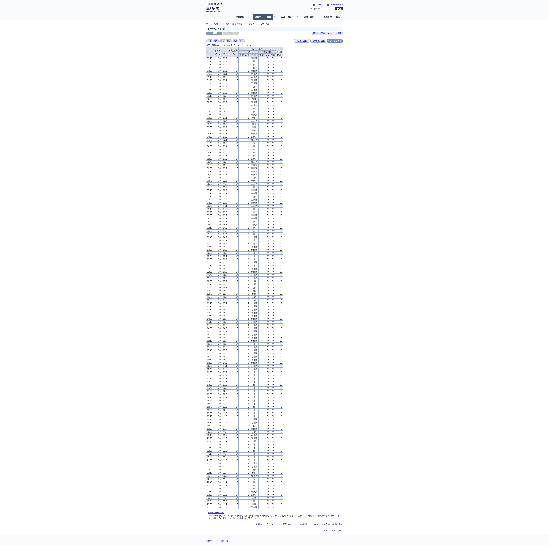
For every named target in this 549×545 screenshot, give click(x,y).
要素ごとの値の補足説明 (233, 518)
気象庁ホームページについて (217, 541)
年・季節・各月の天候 (332, 524)
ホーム (217, 17)
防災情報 (240, 17)
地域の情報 (286, 17)
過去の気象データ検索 (242, 24)
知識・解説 (309, 17)
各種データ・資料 (263, 17)
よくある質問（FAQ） (285, 524)
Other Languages (336, 5)
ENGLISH (319, 5)
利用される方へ (263, 524)
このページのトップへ (333, 531)
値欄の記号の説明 (216, 512)
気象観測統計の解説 (308, 524)
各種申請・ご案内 (332, 17)
